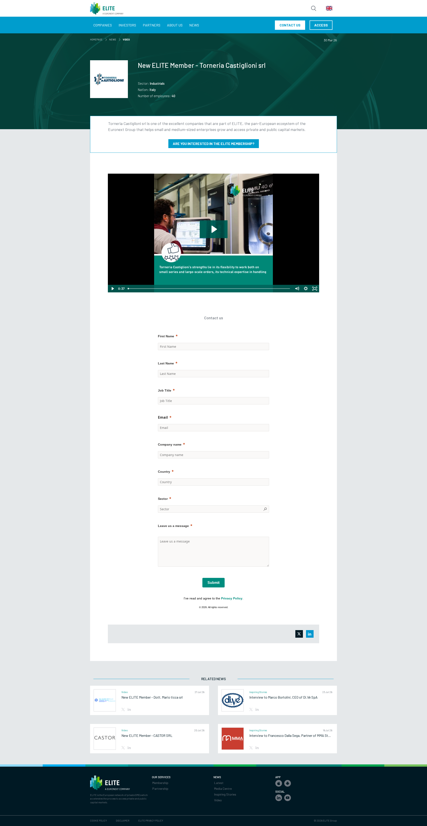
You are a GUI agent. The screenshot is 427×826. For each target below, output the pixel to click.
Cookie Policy (98, 820)
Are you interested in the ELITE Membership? (213, 143)
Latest (219, 783)
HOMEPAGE (97, 39)
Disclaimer (122, 820)
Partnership (160, 788)
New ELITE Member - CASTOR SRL (146, 736)
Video (218, 800)
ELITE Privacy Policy (150, 820)
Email (163, 417)
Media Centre (223, 788)
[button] (278, 783)
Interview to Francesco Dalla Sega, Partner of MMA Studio (290, 736)
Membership (160, 783)
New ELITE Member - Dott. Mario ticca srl (152, 697)
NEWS (113, 39)
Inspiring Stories (225, 794)
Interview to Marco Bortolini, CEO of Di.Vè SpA (283, 697)
